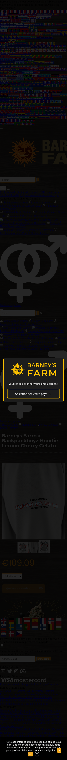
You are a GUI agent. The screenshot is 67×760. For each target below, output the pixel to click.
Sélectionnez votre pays (31, 394)
